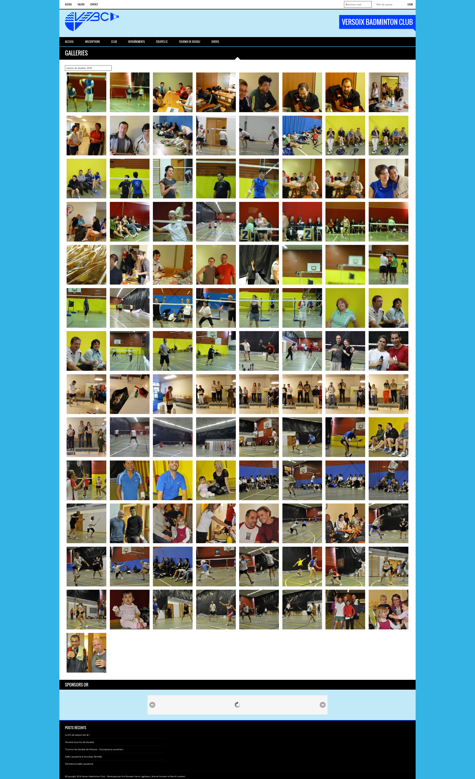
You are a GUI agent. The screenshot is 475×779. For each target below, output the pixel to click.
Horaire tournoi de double (79, 742)
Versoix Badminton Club (377, 22)
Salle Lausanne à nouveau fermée (83, 756)
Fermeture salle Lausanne (79, 763)
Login (410, 4)
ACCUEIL (68, 4)
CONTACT (94, 4)
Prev (152, 705)
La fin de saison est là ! (77, 735)
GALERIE (81, 4)
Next (323, 705)
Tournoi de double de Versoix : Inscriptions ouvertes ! (94, 749)
